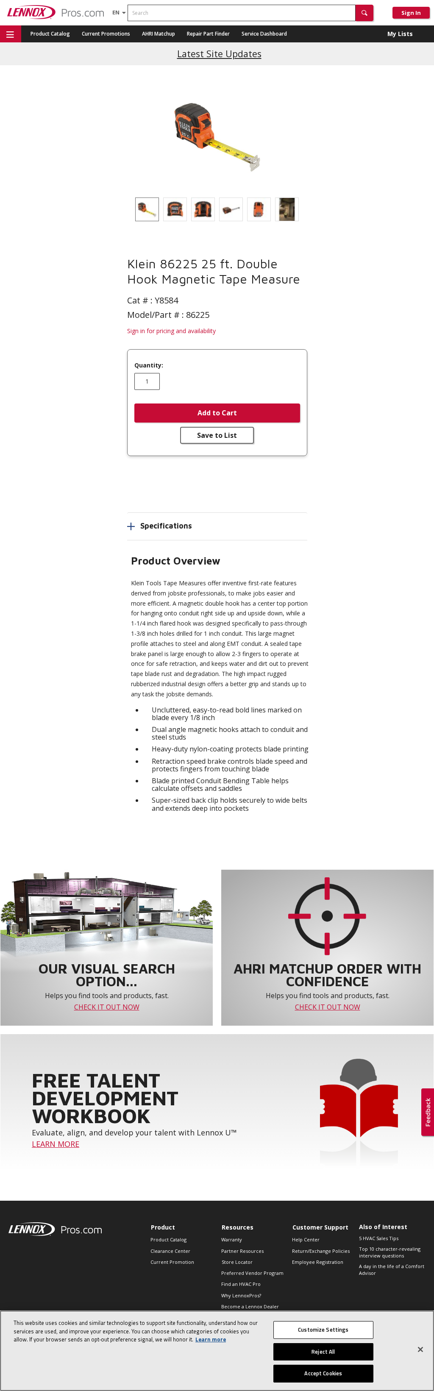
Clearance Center (170, 1251)
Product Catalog (50, 33)
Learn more (210, 1339)
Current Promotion (172, 1262)
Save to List (217, 435)
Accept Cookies (323, 1373)
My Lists (400, 34)
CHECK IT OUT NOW (106, 1007)
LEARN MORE (55, 1144)
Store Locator (237, 1262)
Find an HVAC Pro (241, 1284)
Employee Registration (317, 1262)
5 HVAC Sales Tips (378, 1238)
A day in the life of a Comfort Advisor (391, 1270)
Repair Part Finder (208, 33)
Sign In (411, 13)
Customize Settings (323, 1329)
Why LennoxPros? (241, 1295)
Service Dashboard (264, 33)
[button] (364, 13)
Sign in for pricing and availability (171, 331)
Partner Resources (242, 1251)
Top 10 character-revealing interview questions (389, 1252)
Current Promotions (106, 33)
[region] (217, 1350)
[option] (147, 209)
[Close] (420, 1349)
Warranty (231, 1239)
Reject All (323, 1351)
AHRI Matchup (158, 33)
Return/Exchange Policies (321, 1251)
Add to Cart (217, 412)
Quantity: (148, 365)
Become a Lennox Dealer (250, 1306)
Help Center (306, 1239)
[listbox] (217, 209)
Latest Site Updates (219, 53)
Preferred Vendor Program (252, 1273)
